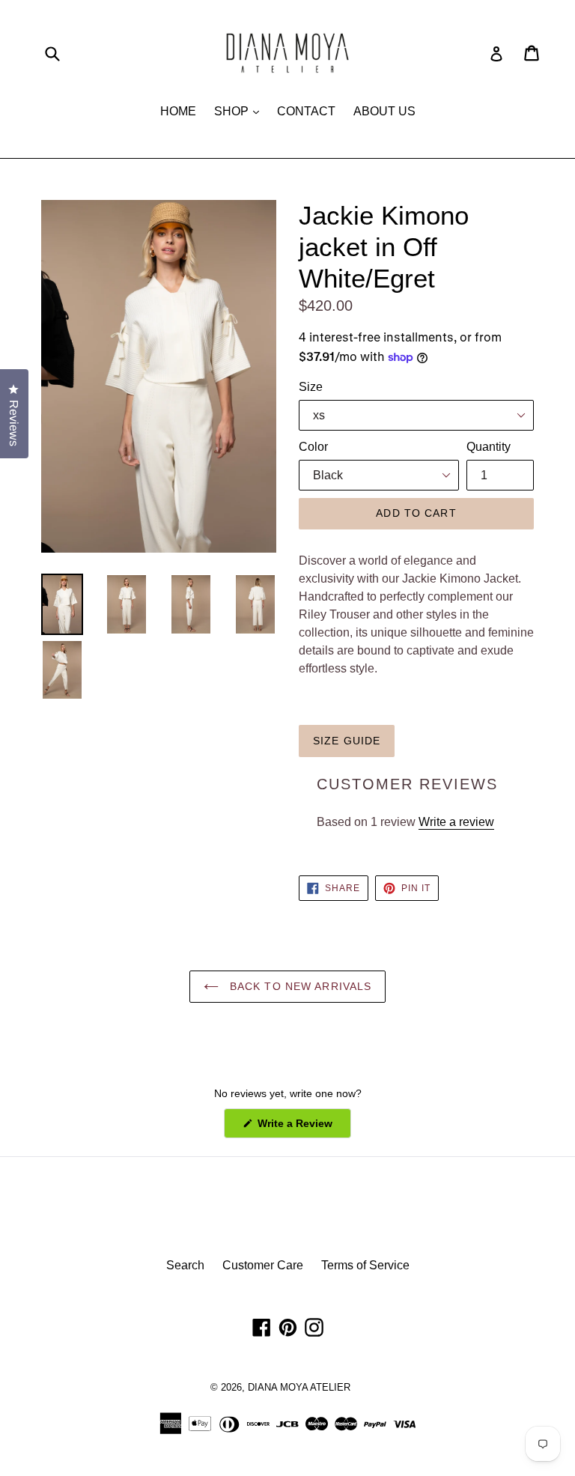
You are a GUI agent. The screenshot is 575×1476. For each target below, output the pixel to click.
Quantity (488, 446)
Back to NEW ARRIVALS (299, 986)
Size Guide (346, 741)
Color (313, 446)
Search (185, 1265)
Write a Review (303, 1127)
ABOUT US (384, 111)
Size (311, 386)
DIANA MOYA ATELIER (299, 1387)
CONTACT (306, 111)
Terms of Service (365, 1265)
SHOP (240, 111)
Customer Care (262, 1265)
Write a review (456, 822)
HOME (178, 111)
